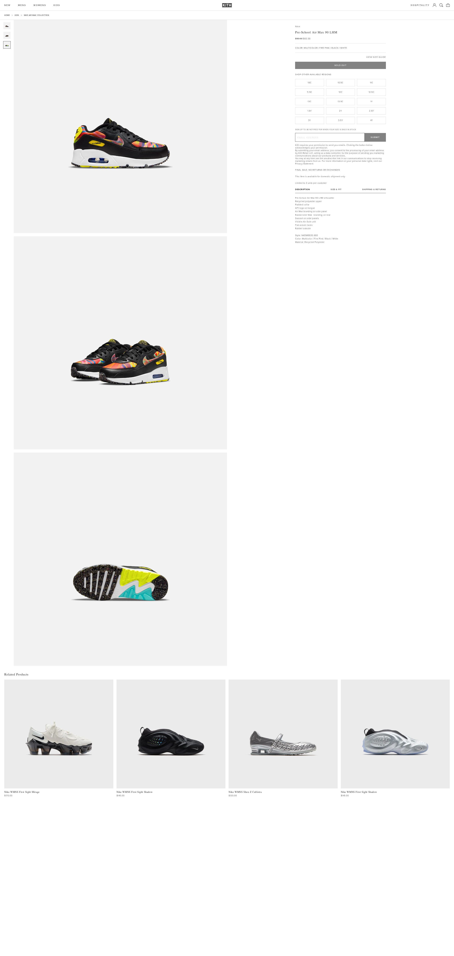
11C (371, 82)
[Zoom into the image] (120, 126)
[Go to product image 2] (7, 35)
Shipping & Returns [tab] (374, 189)
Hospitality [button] (420, 5)
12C (340, 92)
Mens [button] (22, 5)
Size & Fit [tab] (336, 189)
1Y (371, 101)
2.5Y (371, 110)
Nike (297, 26)
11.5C (309, 92)
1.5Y (310, 110)
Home (7, 15)
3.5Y (340, 120)
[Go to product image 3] (7, 45)
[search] (441, 5)
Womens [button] (40, 5)
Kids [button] (57, 5)
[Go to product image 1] (7, 25)
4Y (371, 120)
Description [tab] (302, 189)
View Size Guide (376, 57)
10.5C (340, 82)
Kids (17, 15)
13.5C (340, 101)
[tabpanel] (340, 220)
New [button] (7, 5)
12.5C (371, 92)
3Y (309, 120)
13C (309, 101)
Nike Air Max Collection (36, 15)
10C (309, 82)
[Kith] (227, 5)
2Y (340, 110)
